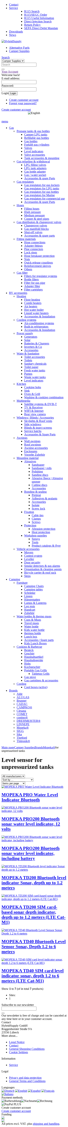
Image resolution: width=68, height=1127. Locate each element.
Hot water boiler (34, 309)
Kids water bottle (34, 629)
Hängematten (32, 599)
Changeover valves (35, 225)
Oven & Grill (32, 394)
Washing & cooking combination (43, 397)
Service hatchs (32, 431)
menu (5, 121)
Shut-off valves (33, 232)
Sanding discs (40, 474)
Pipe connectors (33, 249)
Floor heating (32, 299)
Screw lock (38, 508)
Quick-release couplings (38, 262)
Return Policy (32, 24)
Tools (35, 542)
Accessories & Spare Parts (40, 434)
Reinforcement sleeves (37, 266)
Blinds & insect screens (38, 427)
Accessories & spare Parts (39, 178)
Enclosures (30, 451)
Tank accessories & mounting (41, 158)
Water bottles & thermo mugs (34, 616)
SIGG (20, 731)
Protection (30, 525)
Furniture (22, 582)
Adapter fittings (33, 245)
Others (28, 269)
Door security (32, 562)
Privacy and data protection (25, 1077)
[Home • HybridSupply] (12, 41)
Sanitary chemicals (35, 363)
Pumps (28, 373)
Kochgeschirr (32, 667)
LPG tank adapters (35, 168)
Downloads (16, 31)
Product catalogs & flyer (46, 545)
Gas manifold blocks (36, 228)
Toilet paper (31, 367)
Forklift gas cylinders (36, 144)
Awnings (22, 437)
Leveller (29, 559)
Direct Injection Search (38, 21)
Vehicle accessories (28, 549)
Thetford (22, 737)
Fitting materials (26, 239)
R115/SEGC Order (35, 14)
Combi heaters (32, 303)
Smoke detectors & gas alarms (42, 565)
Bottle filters (31, 279)
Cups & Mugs (32, 619)
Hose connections (34, 242)
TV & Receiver (33, 407)
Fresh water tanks (34, 370)
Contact (13, 4)
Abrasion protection (43, 528)
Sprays (36, 538)
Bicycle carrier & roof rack (40, 572)
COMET (22, 714)
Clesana (21, 710)
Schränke (29, 592)
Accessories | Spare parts (39, 640)
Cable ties (37, 515)
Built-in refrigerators (36, 326)
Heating (21, 296)
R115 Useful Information (39, 18)
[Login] (3, 1013)
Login (13, 93)
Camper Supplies (19, 51)
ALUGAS (23, 697)
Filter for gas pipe (34, 282)
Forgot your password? (23, 103)
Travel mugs (31, 623)
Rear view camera (35, 414)
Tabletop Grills (40, 673)
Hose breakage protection (39, 255)
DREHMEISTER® (28, 720)
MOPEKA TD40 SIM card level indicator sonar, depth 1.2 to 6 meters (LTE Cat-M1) (33, 975)
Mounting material (28, 458)
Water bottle (31, 626)
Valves (28, 148)
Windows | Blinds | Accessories (35, 417)
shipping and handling (46, 1123)
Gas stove (30, 677)
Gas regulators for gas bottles (41, 191)
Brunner (21, 700)
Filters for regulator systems (40, 276)
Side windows (32, 424)
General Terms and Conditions (27, 1081)
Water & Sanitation (28, 353)
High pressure (32, 212)
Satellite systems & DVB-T (40, 404)
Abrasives (30, 461)
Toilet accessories (34, 357)
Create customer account (23, 99)
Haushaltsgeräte (33, 660)
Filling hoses (31, 208)
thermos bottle (32, 633)
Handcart (29, 609)
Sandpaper (38, 464)
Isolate (35, 505)
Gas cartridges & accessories (41, 680)
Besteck (29, 650)
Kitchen (21, 383)
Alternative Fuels (19, 47)
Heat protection (41, 532)
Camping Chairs (34, 586)
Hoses (20, 205)
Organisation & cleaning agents (43, 569)
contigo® (22, 717)
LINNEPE (23, 724)
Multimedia (23, 400)
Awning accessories (36, 447)
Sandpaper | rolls (42, 468)
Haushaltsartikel (33, 656)
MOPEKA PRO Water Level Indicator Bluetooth (30, 797)
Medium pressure (34, 215)
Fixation (29, 512)
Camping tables (33, 589)
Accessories (31, 350)
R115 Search (31, 11)
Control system (33, 555)
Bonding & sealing (35, 491)
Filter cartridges (33, 289)
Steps (27, 576)
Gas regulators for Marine (39, 195)
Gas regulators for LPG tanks (41, 188)
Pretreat (36, 495)
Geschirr (29, 653)
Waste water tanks (35, 377)
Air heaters (30, 306)
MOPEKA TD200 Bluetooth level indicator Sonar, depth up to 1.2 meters (34, 882)
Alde (19, 693)
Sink (27, 390)
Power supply (25, 333)
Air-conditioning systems (39, 323)
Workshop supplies (35, 535)
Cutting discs (39, 485)
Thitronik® (23, 741)
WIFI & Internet (33, 410)
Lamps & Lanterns (35, 602)
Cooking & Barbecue (29, 646)
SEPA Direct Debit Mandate (41, 28)
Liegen (28, 596)
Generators (30, 336)
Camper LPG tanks (35, 134)
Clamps (36, 518)
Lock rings (30, 252)
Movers (28, 552)
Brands (13, 690)
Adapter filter (32, 286)
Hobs (27, 663)
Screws (36, 522)
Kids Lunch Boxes (35, 643)
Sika (19, 734)
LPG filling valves (35, 164)
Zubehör (29, 613)
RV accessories (18, 292)
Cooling (21, 683)
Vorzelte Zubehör (34, 454)
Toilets (28, 360)
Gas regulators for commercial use (44, 198)
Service (13, 8)
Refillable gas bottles (36, 137)
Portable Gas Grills (35, 670)
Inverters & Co (33, 346)
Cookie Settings (18, 1052)
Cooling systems (26, 319)
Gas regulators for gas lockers (42, 185)
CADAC (22, 704)
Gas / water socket (35, 175)
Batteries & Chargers (36, 343)
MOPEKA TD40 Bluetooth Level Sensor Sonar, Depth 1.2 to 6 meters (34, 946)
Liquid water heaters (36, 313)
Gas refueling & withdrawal (33, 161)
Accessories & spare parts (39, 235)
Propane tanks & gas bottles (33, 131)
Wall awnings (32, 441)
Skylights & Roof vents (38, 421)
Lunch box (30, 636)
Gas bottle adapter (35, 171)
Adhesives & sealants (44, 498)
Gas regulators (25, 181)
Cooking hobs (32, 387)
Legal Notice (17, 1042)
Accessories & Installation (39, 316)
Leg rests (29, 606)
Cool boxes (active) (35, 687)
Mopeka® (23, 727)
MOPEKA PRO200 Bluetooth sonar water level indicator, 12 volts (31, 823)
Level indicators (33, 151)
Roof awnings (32, 444)
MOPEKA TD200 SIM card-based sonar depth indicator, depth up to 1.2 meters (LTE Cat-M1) (34, 915)
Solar (27, 340)
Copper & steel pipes (36, 218)
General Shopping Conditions (27, 1048)
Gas (11, 127)
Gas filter (22, 272)
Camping (14, 579)
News (12, 35)
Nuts (27, 259)
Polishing (37, 471)
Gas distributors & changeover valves (39, 222)
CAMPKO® (24, 707)
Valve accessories (34, 154)
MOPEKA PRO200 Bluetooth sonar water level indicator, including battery (31, 853)
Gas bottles (30, 141)
